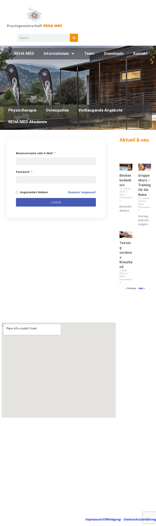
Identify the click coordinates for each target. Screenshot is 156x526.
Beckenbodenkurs (125, 180)
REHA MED (24, 53)
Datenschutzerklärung (139, 519)
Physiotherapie (22, 110)
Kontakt (140, 53)
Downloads (114, 53)
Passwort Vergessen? (82, 192)
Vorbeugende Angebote (100, 110)
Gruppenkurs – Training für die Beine (144, 185)
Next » (142, 288)
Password (24, 172)
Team (89, 53)
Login (56, 202)
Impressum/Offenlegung (103, 519)
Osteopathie (57, 110)
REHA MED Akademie (27, 122)
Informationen (56, 53)
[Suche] (74, 38)
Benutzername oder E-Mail (36, 153)
